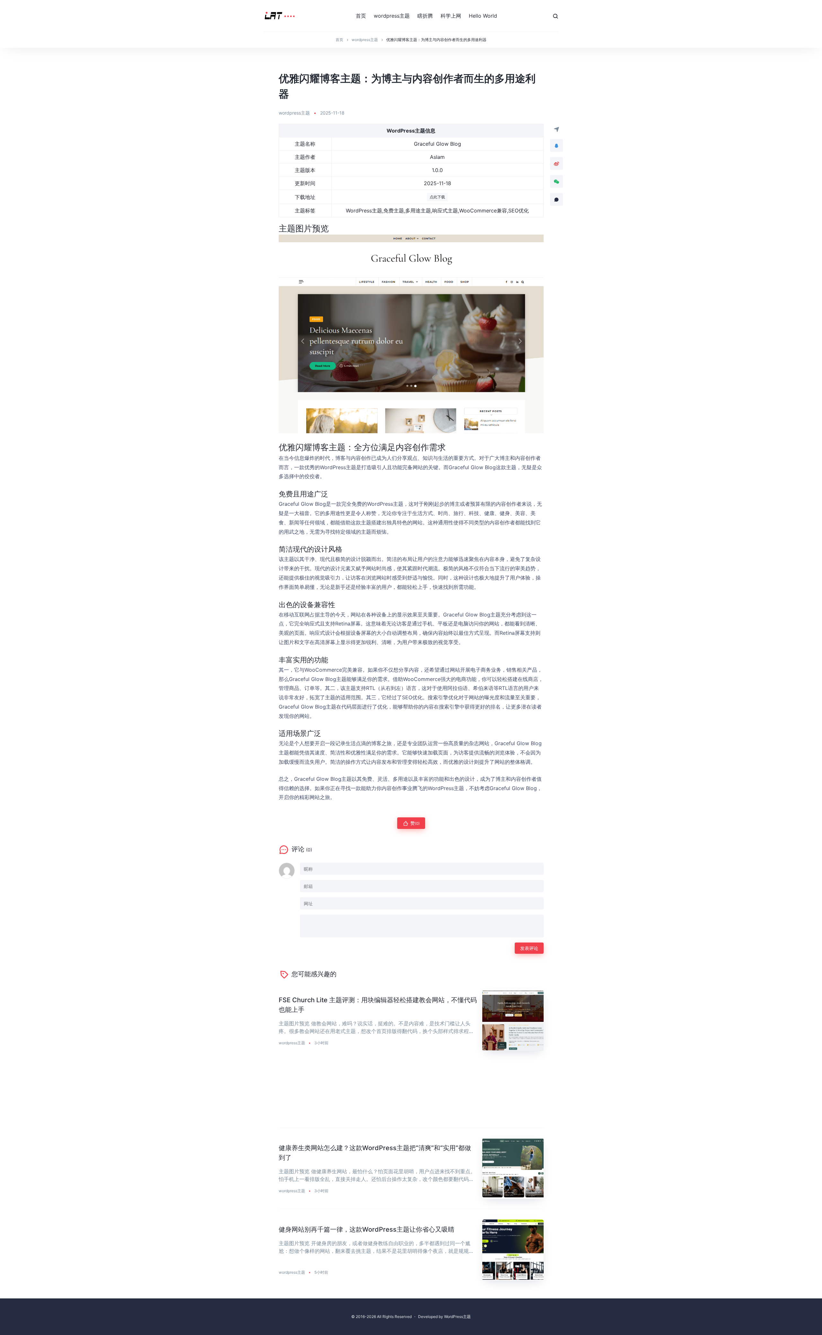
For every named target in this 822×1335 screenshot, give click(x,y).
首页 (361, 16)
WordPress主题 (457, 1316)
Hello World (483, 16)
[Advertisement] (411, 1094)
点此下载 (437, 196)
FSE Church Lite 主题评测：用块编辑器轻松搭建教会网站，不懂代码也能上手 (378, 1004)
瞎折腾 (425, 16)
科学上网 (451, 16)
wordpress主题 (392, 16)
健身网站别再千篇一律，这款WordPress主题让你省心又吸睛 (366, 1229)
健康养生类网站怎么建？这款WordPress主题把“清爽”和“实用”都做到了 (375, 1152)
